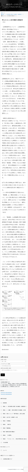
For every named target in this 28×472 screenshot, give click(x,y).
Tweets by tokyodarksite (6, 392)
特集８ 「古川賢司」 (7, 435)
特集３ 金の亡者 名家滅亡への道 (10, 417)
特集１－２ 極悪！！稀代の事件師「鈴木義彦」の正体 (14, 410)
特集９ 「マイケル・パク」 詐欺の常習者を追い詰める (15, 438)
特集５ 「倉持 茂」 (7, 424)
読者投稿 (5, 402)
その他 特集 (5, 442)
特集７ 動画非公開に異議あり (9, 431)
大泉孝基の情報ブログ (7, 459)
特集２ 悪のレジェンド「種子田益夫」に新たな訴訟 (14, 413)
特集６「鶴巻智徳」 (7, 428)
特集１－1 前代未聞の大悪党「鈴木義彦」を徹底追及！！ (15, 406)
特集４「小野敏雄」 (7, 420)
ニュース (5, 450)
